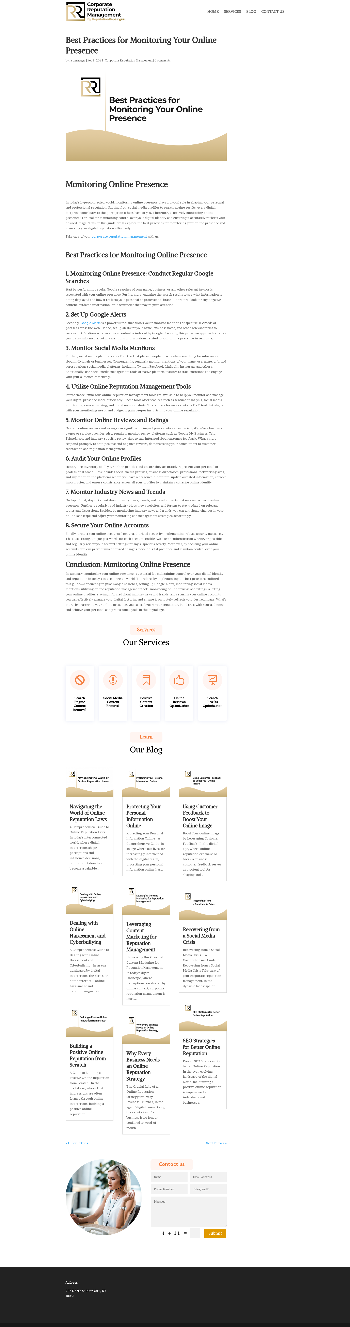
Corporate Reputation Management (129, 60)
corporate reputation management (119, 236)
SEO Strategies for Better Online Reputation (201, 1046)
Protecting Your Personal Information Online (143, 816)
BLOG (251, 12)
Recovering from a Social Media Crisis (201, 935)
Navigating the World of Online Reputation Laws (88, 812)
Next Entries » (216, 1143)
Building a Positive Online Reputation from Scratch (88, 1055)
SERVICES (232, 12)
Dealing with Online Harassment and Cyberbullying (88, 932)
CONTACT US (272, 12)
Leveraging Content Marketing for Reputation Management (141, 936)
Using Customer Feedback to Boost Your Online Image (200, 816)
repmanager (77, 60)
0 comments (163, 60)
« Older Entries (77, 1143)
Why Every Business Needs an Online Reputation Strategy (143, 1066)
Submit (215, 1233)
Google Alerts (90, 323)
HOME (213, 12)
